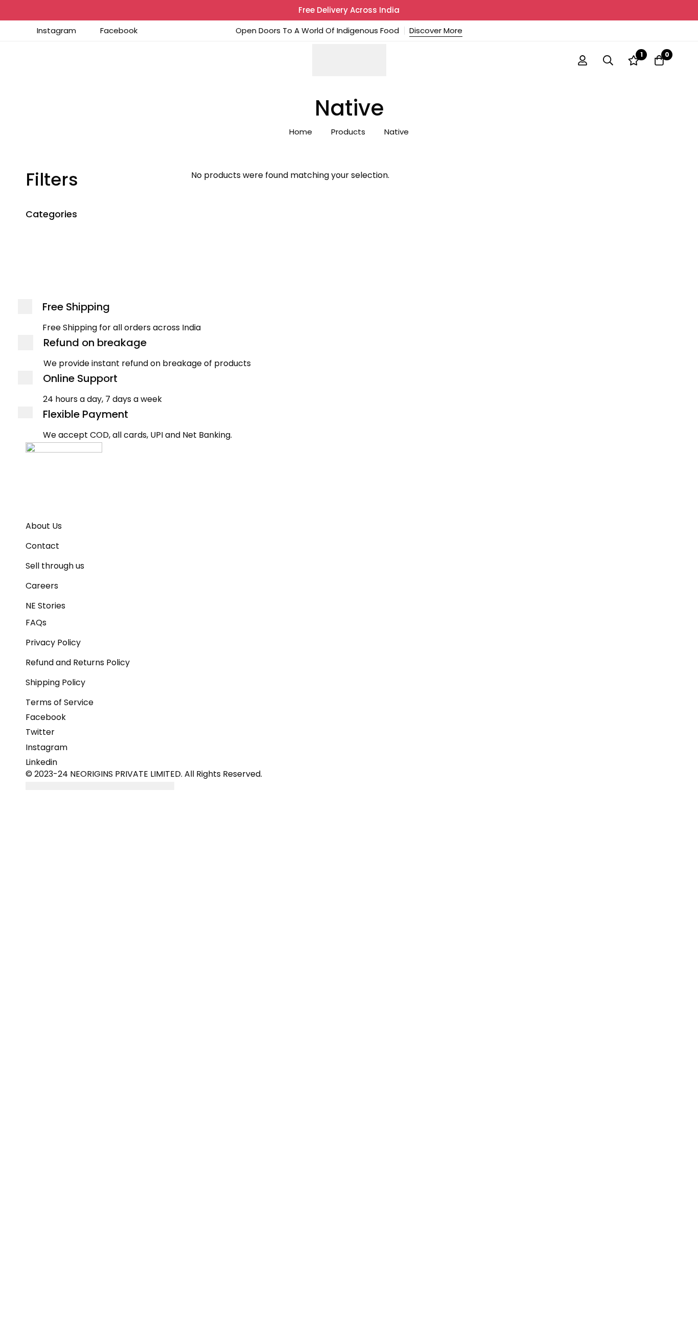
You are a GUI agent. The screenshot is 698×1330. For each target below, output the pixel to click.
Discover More (435, 30)
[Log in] (582, 60)
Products (348, 131)
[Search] (608, 60)
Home (300, 131)
